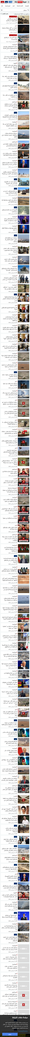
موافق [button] (9, 1034)
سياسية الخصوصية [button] (23, 1031)
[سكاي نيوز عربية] (21, 2)
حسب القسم (5, 13)
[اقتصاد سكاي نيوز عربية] (10, 2)
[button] (2, 10)
